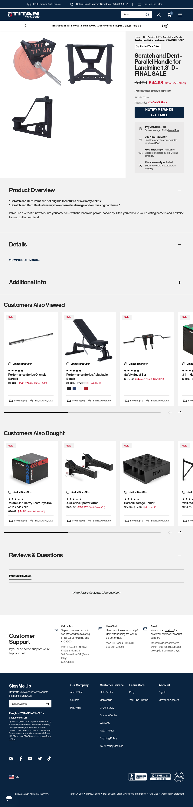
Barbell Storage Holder (139, 503)
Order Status (107, 707)
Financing (75, 707)
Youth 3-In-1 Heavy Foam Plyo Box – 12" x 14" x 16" (30, 505)
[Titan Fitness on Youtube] (30, 760)
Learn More (173, 130)
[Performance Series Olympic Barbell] (31, 339)
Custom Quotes (108, 715)
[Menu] (180, 14)
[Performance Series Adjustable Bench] (89, 339)
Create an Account (169, 699)
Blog (132, 692)
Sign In (162, 692)
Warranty (105, 723)
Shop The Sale (133, 25)
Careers (74, 699)
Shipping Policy (108, 738)
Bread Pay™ (154, 143)
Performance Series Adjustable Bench (87, 377)
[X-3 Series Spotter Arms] (89, 468)
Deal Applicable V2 (152, 37)
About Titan (76, 692)
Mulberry (149, 168)
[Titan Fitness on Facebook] (20, 760)
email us (169, 630)
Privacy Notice (93, 794)
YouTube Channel (139, 699)
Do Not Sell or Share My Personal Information (124, 794)
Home (137, 37)
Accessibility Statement (173, 794)
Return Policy (107, 730)
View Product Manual (24, 260)
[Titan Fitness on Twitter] (40, 760)
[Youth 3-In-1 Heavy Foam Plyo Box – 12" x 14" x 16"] (31, 468)
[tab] (20, 577)
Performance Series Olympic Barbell (27, 377)
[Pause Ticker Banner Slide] (166, 26)
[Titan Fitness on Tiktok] (49, 760)
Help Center (106, 692)
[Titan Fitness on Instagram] (11, 760)
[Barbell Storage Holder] (147, 468)
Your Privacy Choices (111, 745)
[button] (169, 14)
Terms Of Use (76, 794)
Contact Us (106, 699)
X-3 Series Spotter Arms (82, 503)
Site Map (153, 794)
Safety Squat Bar (135, 374)
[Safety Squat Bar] (147, 339)
